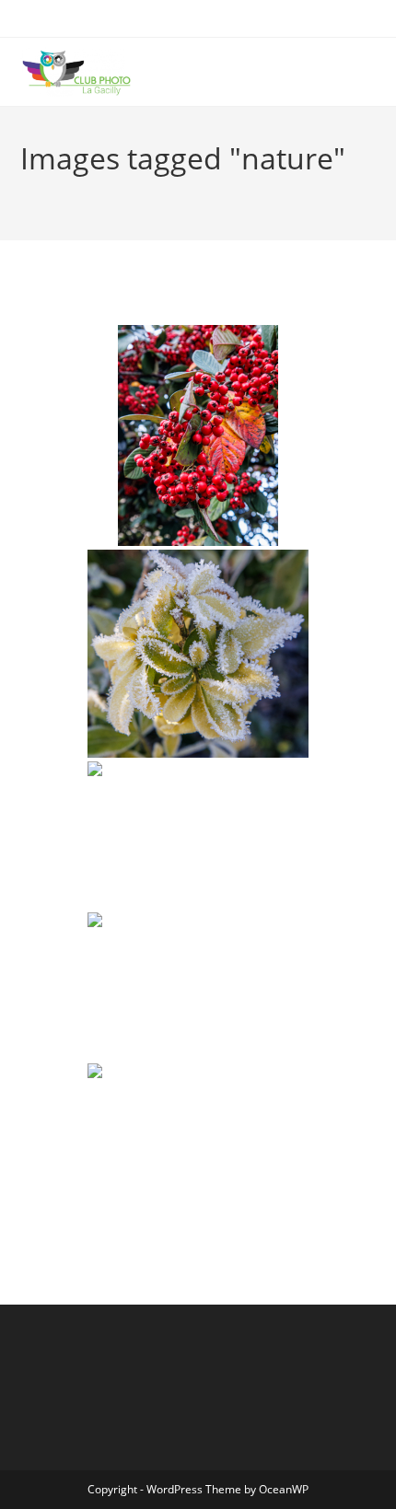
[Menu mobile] (370, 72)
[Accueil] (24, 188)
